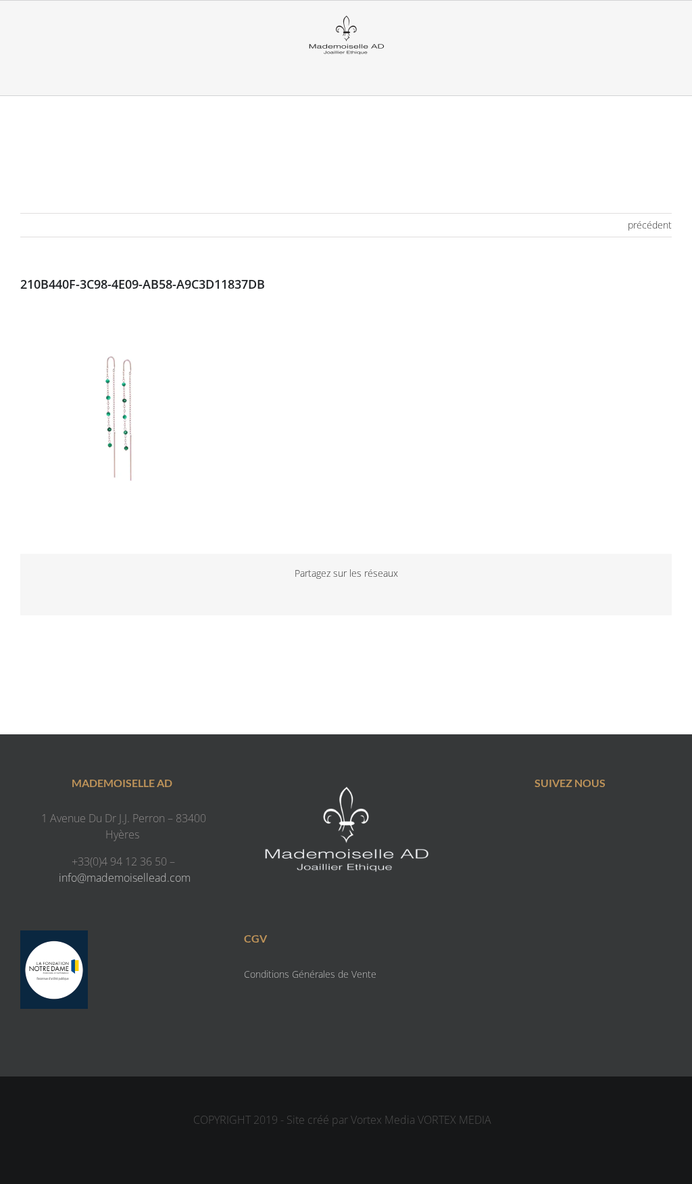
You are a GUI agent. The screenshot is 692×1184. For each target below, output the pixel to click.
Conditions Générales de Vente (310, 974)
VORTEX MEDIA (454, 1119)
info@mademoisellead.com (125, 877)
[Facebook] (556, 821)
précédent (650, 224)
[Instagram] (583, 821)
